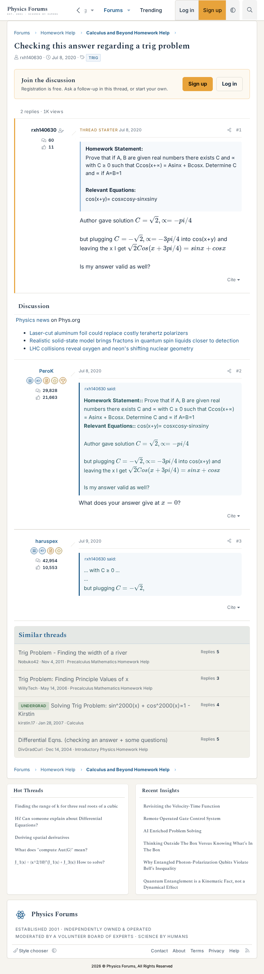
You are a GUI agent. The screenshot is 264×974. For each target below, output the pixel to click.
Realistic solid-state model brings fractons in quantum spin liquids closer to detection (134, 340)
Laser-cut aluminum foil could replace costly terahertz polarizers (109, 333)
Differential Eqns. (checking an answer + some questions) (93, 739)
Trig (93, 57)
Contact (159, 950)
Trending (151, 10)
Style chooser (33, 950)
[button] (92, 10)
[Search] (249, 10)
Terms (197, 950)
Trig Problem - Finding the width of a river (72, 652)
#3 (239, 541)
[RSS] (247, 950)
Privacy (216, 950)
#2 (239, 370)
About (179, 950)
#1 (239, 129)
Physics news (33, 320)
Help (234, 950)
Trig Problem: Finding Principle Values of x (73, 679)
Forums (113, 10)
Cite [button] (231, 279)
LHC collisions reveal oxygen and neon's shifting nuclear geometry (111, 348)
